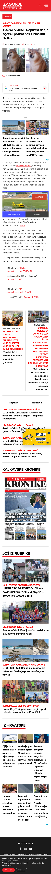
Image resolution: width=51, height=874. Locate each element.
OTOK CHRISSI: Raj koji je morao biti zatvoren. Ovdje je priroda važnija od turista (23, 670)
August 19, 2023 (14, 279)
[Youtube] (30, 849)
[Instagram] (25, 849)
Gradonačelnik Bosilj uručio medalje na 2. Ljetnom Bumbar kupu (24, 428)
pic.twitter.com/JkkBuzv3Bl (19, 292)
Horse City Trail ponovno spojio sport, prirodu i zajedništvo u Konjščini (22, 453)
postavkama (6, 865)
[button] (40, 6)
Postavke (21, 870)
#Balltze (23, 267)
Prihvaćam (8, 870)
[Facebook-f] (20, 849)
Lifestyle (7, 16)
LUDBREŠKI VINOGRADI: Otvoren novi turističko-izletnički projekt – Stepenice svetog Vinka (22, 414)
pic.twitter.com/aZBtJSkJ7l (19, 271)
